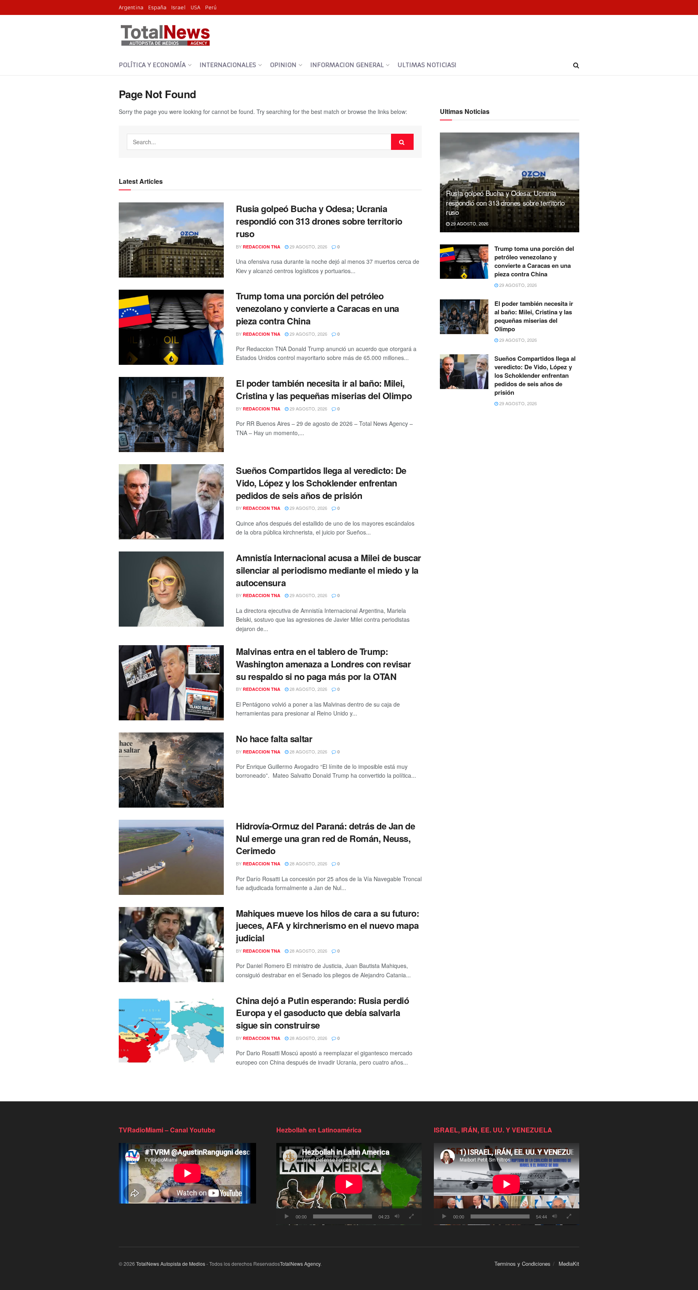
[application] (349, 1184)
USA (195, 7)
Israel (178, 7)
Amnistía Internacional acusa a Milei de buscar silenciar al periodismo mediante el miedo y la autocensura (328, 570)
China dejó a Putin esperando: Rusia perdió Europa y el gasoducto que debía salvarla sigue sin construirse (322, 1013)
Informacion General (347, 65)
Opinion (283, 65)
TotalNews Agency (300, 1263)
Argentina (131, 7)
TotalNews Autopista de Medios (170, 1263)
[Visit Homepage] (165, 35)
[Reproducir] (287, 1216)
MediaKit (569, 1263)
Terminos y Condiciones (522, 1263)
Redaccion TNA (261, 247)
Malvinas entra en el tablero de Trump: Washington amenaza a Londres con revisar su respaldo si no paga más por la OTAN (323, 664)
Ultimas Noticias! (426, 65)
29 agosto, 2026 (307, 246)
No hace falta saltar (274, 738)
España (157, 7)
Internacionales (228, 65)
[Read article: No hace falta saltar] (171, 770)
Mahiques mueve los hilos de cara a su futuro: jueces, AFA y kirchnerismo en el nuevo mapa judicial (327, 926)
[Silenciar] (397, 1216)
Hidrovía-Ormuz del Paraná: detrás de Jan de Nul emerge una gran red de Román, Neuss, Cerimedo (325, 838)
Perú (211, 7)
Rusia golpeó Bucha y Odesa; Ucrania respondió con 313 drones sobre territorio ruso (319, 221)
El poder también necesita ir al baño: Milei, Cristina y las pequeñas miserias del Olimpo (324, 389)
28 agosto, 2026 (307, 689)
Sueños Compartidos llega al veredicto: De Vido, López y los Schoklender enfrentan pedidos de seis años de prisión (321, 483)
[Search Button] (576, 65)
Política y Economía (152, 65)
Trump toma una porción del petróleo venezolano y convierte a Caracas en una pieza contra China (317, 308)
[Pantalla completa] (411, 1216)
